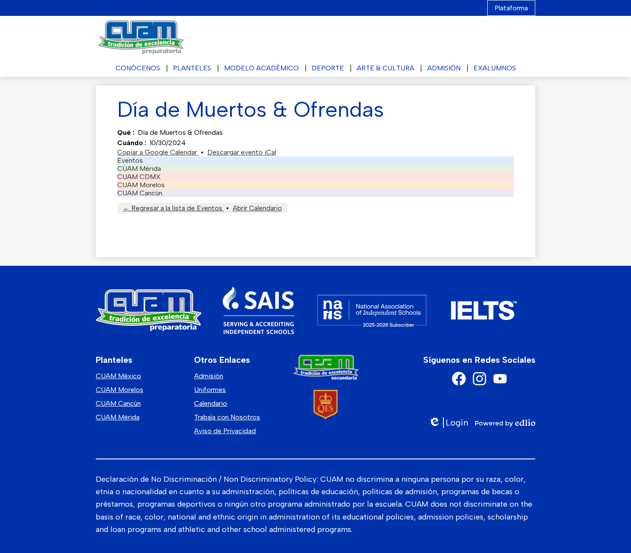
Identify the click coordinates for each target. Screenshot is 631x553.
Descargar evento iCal (241, 152)
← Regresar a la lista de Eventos (173, 208)
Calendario (210, 403)
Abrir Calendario (257, 208)
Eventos (130, 160)
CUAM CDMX (139, 177)
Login (448, 422)
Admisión (208, 376)
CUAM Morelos (141, 185)
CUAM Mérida (139, 168)
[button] (137, 68)
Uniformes (210, 390)
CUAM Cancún (139, 193)
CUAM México (118, 376)
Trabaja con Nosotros (227, 417)
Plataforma (511, 8)
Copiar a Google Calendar (158, 152)
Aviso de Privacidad (225, 431)
